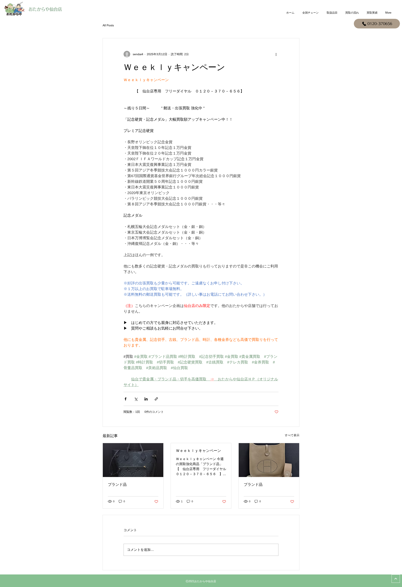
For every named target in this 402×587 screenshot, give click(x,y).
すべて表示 (292, 435)
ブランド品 (117, 484)
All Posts (108, 25)
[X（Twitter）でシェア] (136, 399)
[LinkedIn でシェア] (146, 399)
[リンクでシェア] (156, 399)
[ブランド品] (133, 460)
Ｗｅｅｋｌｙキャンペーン (198, 451)
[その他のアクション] (275, 54)
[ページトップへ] (396, 578)
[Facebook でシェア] (126, 399)
